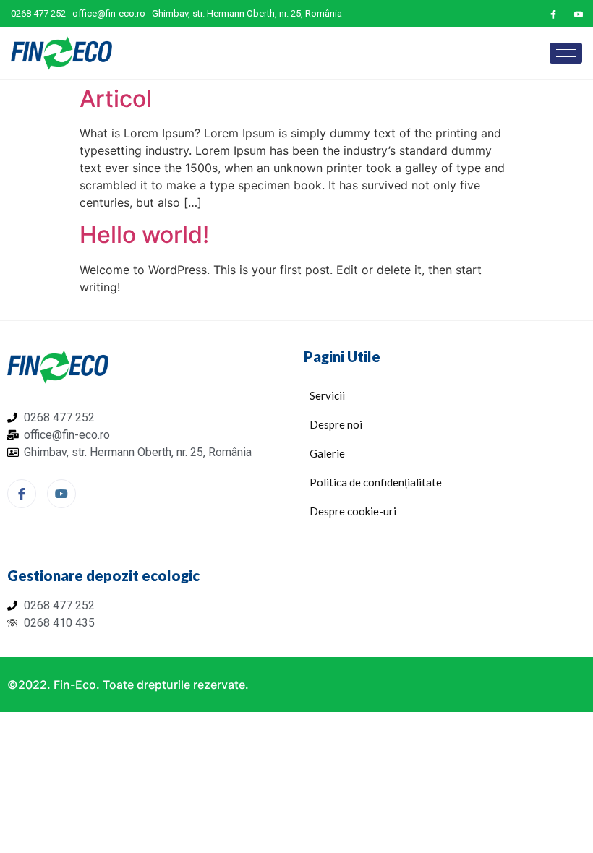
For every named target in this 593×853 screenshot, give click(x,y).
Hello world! (144, 234)
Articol (116, 99)
